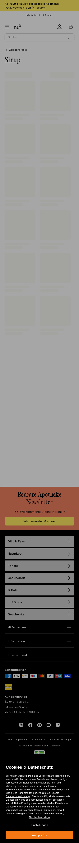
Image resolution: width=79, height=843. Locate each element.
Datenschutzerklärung (18, 796)
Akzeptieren (39, 835)
